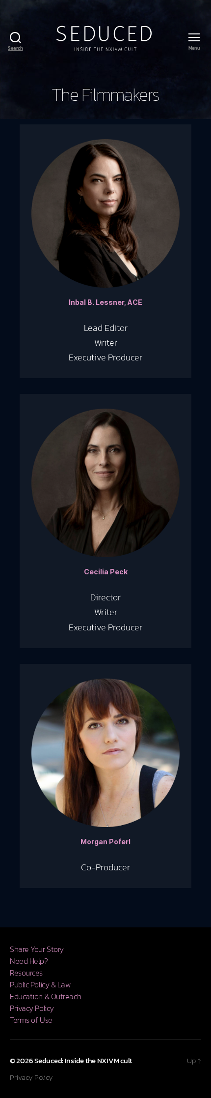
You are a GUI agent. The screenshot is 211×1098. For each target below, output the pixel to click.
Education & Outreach (45, 996)
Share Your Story (37, 949)
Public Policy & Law (40, 984)
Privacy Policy (32, 1008)
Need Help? (29, 961)
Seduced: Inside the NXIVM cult (83, 1060)
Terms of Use (31, 1020)
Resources (26, 973)
